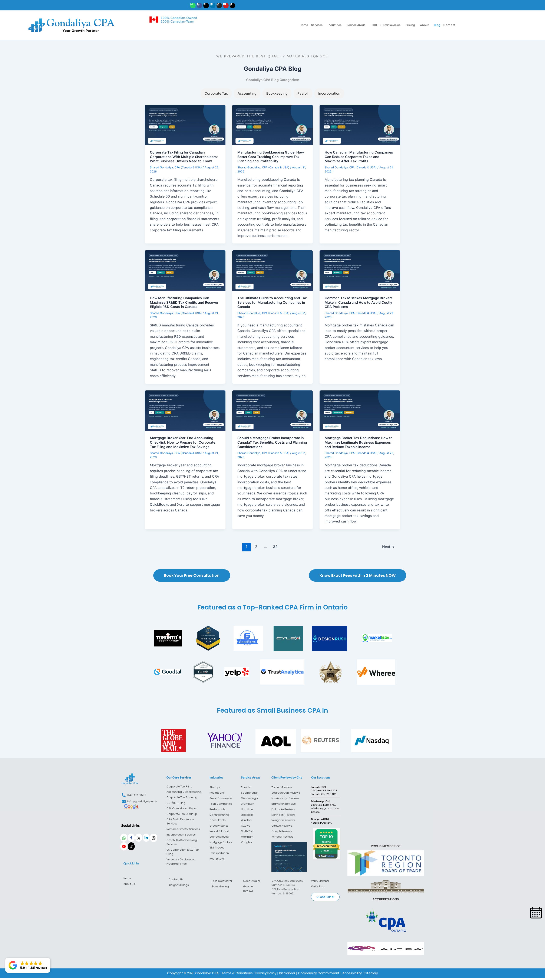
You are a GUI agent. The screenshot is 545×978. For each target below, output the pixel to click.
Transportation (219, 853)
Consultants (217, 820)
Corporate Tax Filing (179, 786)
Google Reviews (248, 889)
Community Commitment (319, 973)
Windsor (246, 820)
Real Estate (216, 858)
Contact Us (176, 879)
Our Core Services (178, 777)
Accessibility (351, 973)
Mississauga (249, 798)
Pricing (410, 25)
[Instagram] (153, 838)
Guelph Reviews (281, 831)
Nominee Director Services (183, 829)
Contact (449, 25)
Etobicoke (247, 815)
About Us (129, 884)
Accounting (247, 93)
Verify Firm (317, 886)
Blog (437, 25)
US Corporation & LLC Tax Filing (182, 852)
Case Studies (252, 881)
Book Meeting (220, 886)
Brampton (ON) (320, 819)
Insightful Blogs (179, 885)
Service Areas (356, 25)
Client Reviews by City (286, 777)
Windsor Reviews (282, 836)
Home (304, 25)
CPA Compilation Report (182, 808)
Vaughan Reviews (283, 820)
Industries (334, 25)
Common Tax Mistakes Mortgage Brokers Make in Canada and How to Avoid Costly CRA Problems (359, 302)
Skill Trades (216, 847)
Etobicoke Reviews (283, 809)
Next (388, 546)
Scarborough (249, 792)
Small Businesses (220, 798)
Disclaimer (287, 973)
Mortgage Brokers (220, 842)
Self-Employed (219, 836)
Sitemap (371, 973)
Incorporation (329, 93)
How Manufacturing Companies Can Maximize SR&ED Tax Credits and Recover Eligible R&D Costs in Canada (184, 302)
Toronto (246, 787)
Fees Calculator (222, 881)
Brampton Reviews (283, 804)
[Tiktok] (131, 846)
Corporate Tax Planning (181, 797)
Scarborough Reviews (285, 792)
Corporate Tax (216, 93)
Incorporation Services (181, 834)
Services (317, 25)
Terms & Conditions (237, 973)
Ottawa (246, 825)
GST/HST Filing (175, 803)
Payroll (302, 93)
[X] (138, 837)
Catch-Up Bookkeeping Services (181, 842)
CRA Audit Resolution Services (180, 821)
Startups (215, 787)
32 (275, 546)
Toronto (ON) (319, 787)
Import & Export (219, 831)
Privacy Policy (265, 973)
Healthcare (216, 792)
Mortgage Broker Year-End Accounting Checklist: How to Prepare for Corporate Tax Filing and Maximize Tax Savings (182, 442)
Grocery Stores (218, 825)
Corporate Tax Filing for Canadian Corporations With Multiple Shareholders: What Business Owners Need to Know (184, 156)
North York (247, 831)
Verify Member (320, 881)
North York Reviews (283, 815)
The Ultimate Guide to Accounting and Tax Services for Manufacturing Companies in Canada (272, 302)
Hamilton (247, 809)
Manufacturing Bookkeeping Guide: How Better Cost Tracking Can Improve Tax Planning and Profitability (270, 156)
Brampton (247, 804)
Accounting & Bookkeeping (184, 792)
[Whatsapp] (124, 837)
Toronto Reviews (282, 787)
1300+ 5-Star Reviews (385, 25)
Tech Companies (220, 804)
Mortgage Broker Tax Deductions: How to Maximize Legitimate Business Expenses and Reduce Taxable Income (359, 442)
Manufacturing (219, 815)
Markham (247, 836)
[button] (318, 25)
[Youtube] (124, 846)
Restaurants (217, 809)
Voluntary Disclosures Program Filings (180, 862)
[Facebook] (131, 837)
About (424, 25)
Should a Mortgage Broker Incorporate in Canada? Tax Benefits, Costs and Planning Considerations (272, 442)
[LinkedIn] (146, 837)
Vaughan (247, 842)
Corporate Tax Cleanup (181, 814)
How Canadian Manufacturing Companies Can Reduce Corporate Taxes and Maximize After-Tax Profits (359, 156)
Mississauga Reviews (285, 798)
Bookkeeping (277, 93)
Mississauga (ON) (320, 801)
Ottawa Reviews (281, 825)
